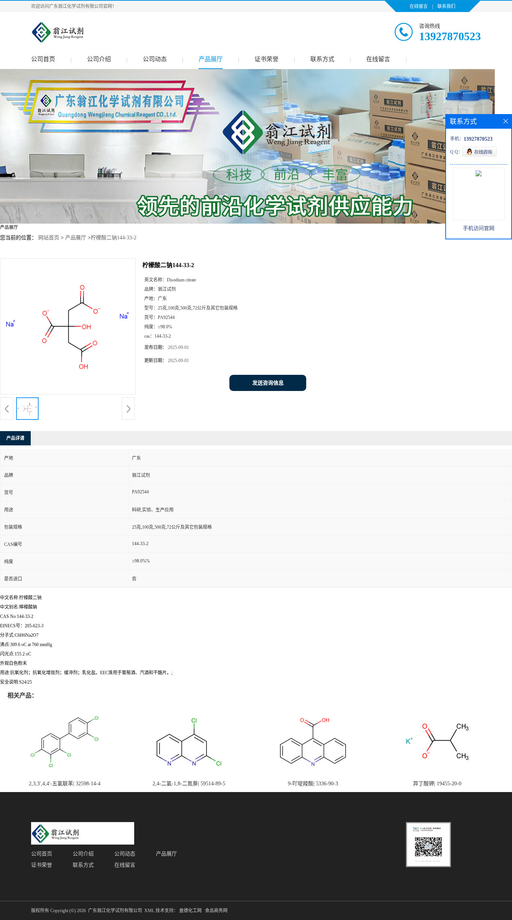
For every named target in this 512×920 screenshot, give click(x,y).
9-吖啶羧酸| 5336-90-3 (313, 783)
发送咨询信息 (268, 383)
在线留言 (419, 6)
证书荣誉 (266, 59)
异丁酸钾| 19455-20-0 (437, 783)
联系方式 (322, 59)
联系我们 (446, 6)
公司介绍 (99, 59)
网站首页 (48, 238)
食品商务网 (216, 910)
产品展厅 (211, 59)
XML (149, 910)
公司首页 (43, 59)
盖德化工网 (190, 910)
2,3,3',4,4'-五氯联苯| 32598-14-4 (64, 783)
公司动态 (155, 59)
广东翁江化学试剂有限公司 (115, 910)
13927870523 (450, 36)
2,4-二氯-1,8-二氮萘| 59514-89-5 (189, 783)
